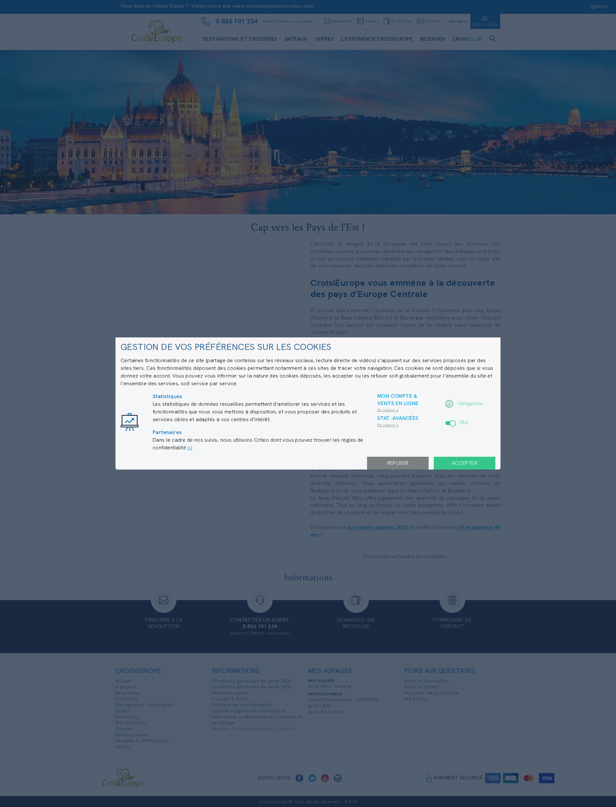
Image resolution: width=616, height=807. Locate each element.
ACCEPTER (464, 463)
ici (189, 447)
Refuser (398, 463)
